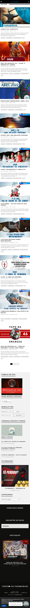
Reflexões (3, 37)
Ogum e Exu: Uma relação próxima (14, 135)
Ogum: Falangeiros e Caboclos (13, 169)
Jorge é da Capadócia (9, 29)
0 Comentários (9, 37)
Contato (24, 592)
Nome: (18, 411)
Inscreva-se (18, 415)
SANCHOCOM (18, 594)
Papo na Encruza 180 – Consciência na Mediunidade (15, 563)
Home (6, 592)
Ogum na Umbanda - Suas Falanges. (14, 455)
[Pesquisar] (28, 2)
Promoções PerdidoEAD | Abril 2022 (15, 101)
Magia (2, 318)
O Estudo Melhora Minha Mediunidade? (11, 240)
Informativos (4, 109)
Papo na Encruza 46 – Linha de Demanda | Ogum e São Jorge (13, 347)
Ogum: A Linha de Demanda (11, 277)
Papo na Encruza (4, 73)
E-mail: (2, 411)
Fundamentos (4, 249)
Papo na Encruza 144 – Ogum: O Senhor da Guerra (13, 64)
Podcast (11, 73)
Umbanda (3, 178)
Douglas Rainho (4, 30)
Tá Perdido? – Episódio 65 (15, 488)
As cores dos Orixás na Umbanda (13, 441)
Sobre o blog (14, 592)
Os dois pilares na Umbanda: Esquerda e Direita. (11, 448)
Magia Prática (8, 318)
